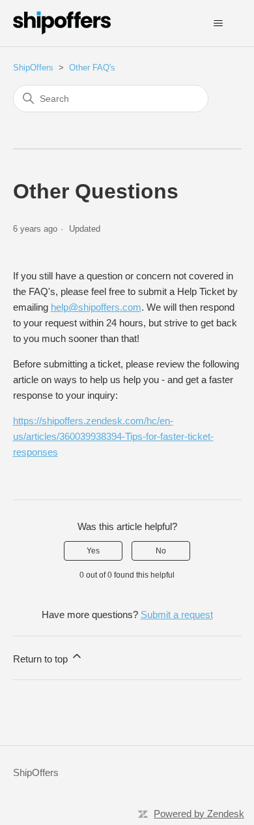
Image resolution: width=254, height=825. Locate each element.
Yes (93, 550)
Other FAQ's (92, 67)
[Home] (62, 23)
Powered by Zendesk (199, 813)
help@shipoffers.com (96, 307)
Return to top (41, 658)
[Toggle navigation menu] (218, 23)
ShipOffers (33, 67)
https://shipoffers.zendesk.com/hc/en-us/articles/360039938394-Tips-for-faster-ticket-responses (113, 436)
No (161, 550)
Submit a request (177, 614)
